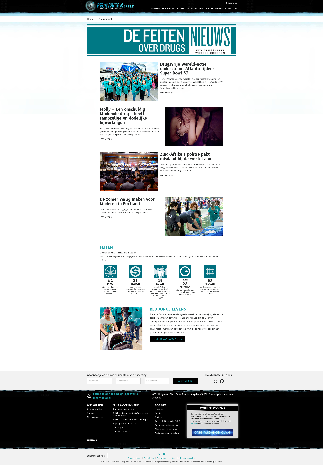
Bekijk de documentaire (130, 414)
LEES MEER (165, 93)
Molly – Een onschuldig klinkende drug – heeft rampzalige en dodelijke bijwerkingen (123, 116)
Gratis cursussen (206, 8)
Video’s (194, 8)
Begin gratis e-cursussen (124, 423)
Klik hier (194, 423)
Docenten (159, 409)
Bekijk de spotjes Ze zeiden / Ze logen (130, 419)
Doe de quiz (118, 427)
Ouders (158, 417)
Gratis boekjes (183, 8)
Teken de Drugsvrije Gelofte (168, 421)
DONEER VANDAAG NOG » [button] (167, 338)
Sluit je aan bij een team (166, 429)
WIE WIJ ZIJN (95, 405)
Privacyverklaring (135, 458)
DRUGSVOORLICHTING (126, 405)
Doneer (90, 413)
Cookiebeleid (149, 458)
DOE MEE (160, 405)
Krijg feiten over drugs (123, 409)
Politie (158, 413)
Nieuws (228, 8)
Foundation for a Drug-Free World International (115, 395)
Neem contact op (95, 417)
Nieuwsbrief (105, 18)
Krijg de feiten (168, 8)
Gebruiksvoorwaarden (166, 458)
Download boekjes (121, 431)
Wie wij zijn (155, 8)
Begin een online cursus (166, 425)
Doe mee (219, 8)
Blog (235, 8)
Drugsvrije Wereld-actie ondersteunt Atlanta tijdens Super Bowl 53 (187, 68)
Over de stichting (95, 409)
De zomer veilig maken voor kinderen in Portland (127, 201)
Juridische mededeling (186, 458)
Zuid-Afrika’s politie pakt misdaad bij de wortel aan (185, 156)
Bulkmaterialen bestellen (167, 433)
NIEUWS (92, 440)
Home (90, 18)
